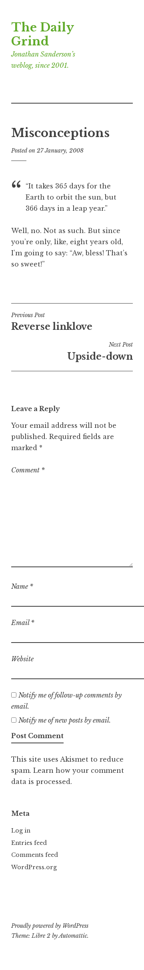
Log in (20, 830)
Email (22, 623)
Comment (28, 470)
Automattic (73, 935)
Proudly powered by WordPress (49, 925)
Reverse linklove (51, 322)
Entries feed (29, 843)
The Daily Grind (42, 34)
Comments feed (34, 854)
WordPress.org (34, 867)
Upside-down (100, 351)
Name (22, 586)
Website (22, 659)
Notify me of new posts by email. (64, 720)
